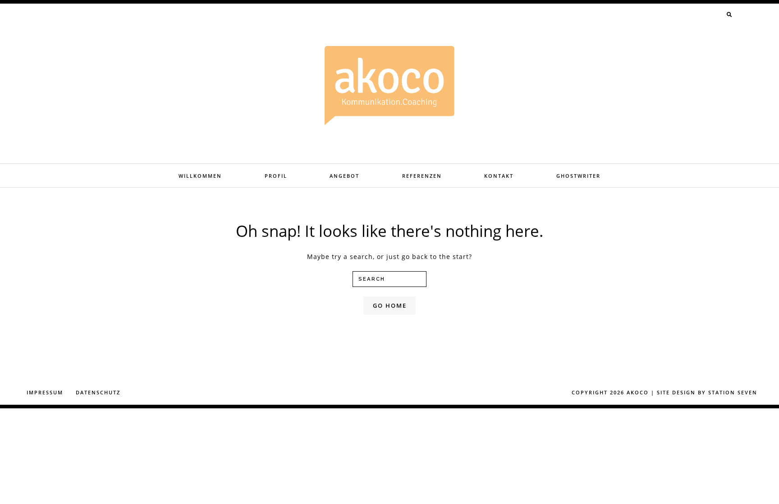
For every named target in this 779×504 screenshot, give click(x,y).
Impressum (45, 392)
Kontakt (498, 175)
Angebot (344, 175)
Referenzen (422, 175)
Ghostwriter (578, 175)
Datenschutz (98, 392)
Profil (276, 175)
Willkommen (200, 175)
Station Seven (732, 392)
